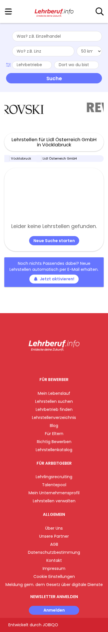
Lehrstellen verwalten (54, 501)
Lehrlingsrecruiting (54, 477)
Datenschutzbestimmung (54, 552)
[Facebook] (41, 363)
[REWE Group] (70, 109)
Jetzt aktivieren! (57, 279)
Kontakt (54, 560)
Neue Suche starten (54, 241)
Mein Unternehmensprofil (54, 493)
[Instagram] (50, 363)
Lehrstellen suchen (54, 401)
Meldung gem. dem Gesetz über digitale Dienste (54, 584)
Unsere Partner (54, 536)
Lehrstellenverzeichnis (54, 417)
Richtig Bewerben (54, 442)
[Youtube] (60, 363)
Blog (54, 425)
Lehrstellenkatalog (54, 450)
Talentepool (54, 485)
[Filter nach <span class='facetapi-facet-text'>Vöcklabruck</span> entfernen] (7, 158)
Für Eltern (54, 433)
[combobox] (57, 36)
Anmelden (54, 610)
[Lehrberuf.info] (54, 12)
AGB (54, 544)
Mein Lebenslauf (54, 393)
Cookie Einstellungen (54, 576)
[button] (9, 64)
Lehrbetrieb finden (54, 409)
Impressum (54, 568)
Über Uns (54, 528)
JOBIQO (50, 625)
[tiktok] (68, 363)
